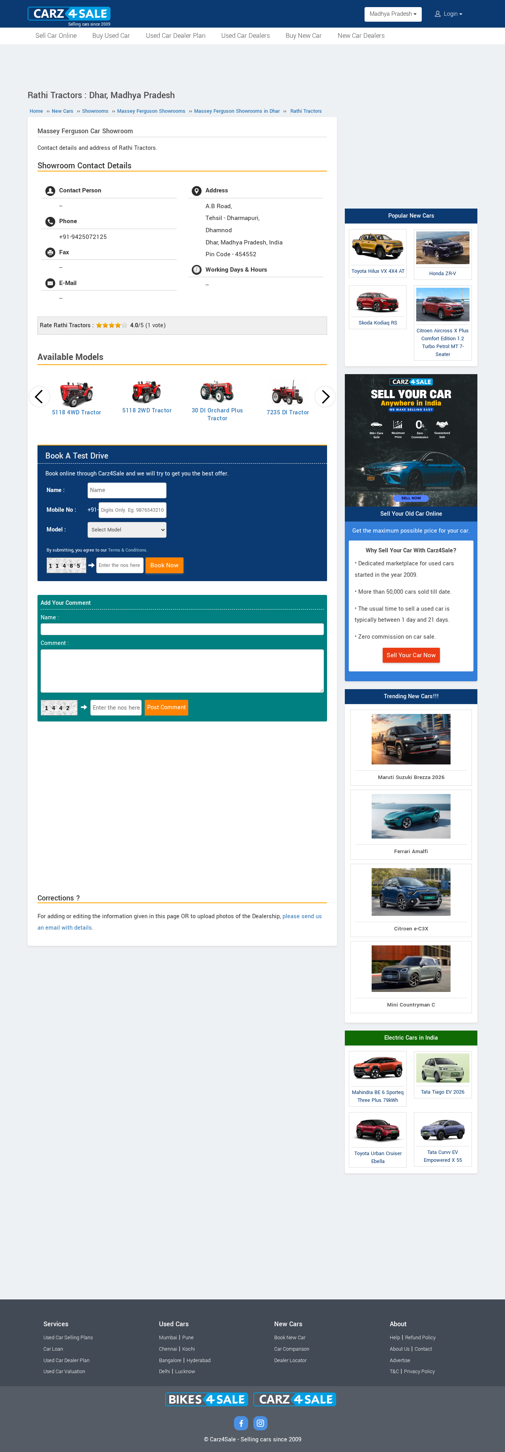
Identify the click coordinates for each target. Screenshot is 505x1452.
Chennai (168, 1349)
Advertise (400, 1360)
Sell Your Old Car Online (411, 514)
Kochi (188, 1349)
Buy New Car (304, 35)
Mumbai (168, 1337)
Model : (56, 530)
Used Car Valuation (64, 1371)
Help (395, 1337)
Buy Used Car (111, 35)
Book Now (164, 565)
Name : (56, 490)
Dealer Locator (290, 1360)
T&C (394, 1371)
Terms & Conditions (127, 550)
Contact (423, 1349)
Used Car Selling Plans (68, 1337)
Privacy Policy (419, 1371)
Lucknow (185, 1371)
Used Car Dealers (245, 35)
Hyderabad (199, 1360)
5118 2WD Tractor (147, 410)
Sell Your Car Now (411, 655)
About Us (400, 1349)
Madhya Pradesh (391, 14)
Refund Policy (420, 1337)
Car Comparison (291, 1349)
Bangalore (170, 1360)
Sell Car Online (56, 35)
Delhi (164, 1371)
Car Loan (53, 1349)
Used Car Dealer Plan (176, 35)
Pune (188, 1337)
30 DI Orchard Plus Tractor (217, 414)
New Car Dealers (361, 35)
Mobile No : (61, 510)
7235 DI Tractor (288, 412)
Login (450, 14)
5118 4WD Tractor (76, 412)
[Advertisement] (252, 66)
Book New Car (289, 1337)
